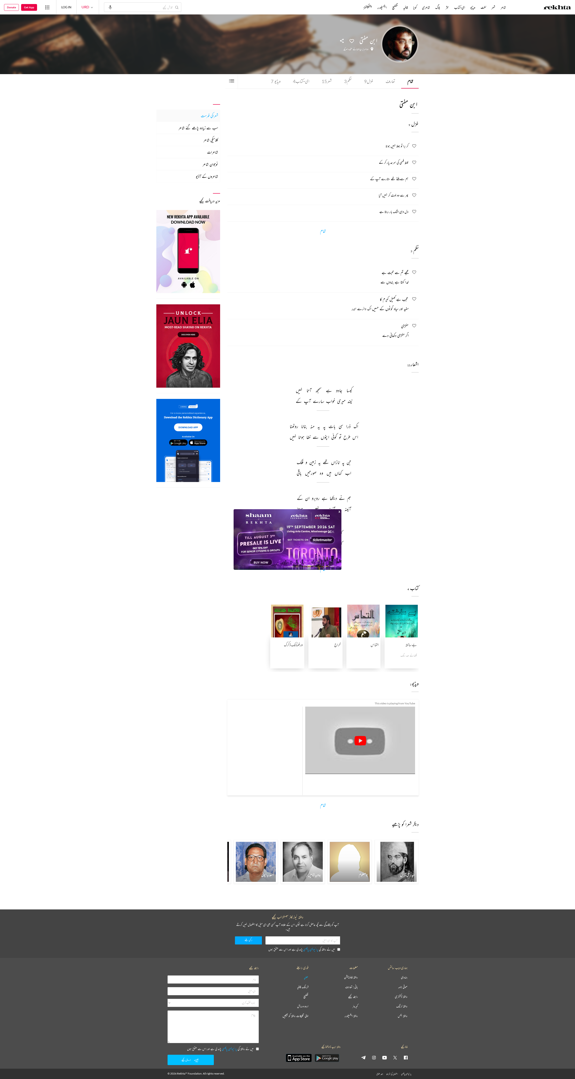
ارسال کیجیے (186, 1060)
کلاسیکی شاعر (210, 140)
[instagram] (374, 1057)
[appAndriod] (327, 1058)
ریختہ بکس (402, 1016)
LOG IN (66, 7)
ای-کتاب (301, 81)
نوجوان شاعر (210, 164)
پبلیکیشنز (367, 7)
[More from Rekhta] (47, 7)
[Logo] (557, 8)
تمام (410, 81)
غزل (368, 81)
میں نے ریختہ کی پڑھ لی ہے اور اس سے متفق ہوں (301, 949)
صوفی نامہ (402, 987)
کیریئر (355, 1006)
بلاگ (437, 7)
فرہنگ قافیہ (302, 987)
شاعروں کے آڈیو (207, 176)
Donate (11, 7)
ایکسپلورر (382, 7)
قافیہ (405, 7)
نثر (447, 7)
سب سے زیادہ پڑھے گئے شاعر (198, 127)
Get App (29, 7)
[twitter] (395, 1057)
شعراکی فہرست (209, 115)
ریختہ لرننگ (401, 1006)
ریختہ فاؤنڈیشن (351, 977)
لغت (483, 7)
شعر (327, 81)
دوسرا (365, 49)
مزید (356, 7)
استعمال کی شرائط (392, 1073)
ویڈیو (276, 81)
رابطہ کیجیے (353, 997)
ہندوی (404, 977)
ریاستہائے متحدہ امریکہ (352, 49)
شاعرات (212, 152)
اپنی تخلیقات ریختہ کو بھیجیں (295, 1016)
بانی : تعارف (351, 987)
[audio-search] (110, 7)
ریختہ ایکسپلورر (351, 1016)
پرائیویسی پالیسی (310, 949)
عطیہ (306, 977)
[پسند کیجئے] (352, 41)
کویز (415, 7)
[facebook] (405, 1057)
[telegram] (363, 1057)
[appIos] (299, 1058)
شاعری (426, 7)
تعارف (390, 81)
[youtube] (384, 1057)
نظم (348, 81)
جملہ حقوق (379, 1073)
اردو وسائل (302, 1006)
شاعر (503, 7)
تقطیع (395, 7)
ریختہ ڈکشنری (401, 997)
